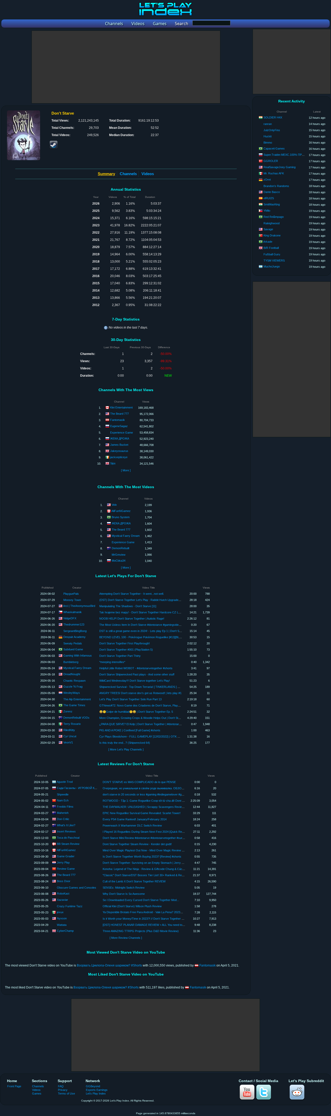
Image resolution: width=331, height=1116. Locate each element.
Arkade (267, 241)
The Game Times (74, 705)
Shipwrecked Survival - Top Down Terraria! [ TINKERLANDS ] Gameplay (144, 686)
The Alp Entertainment (77, 699)
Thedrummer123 (73, 624)
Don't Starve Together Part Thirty (120, 655)
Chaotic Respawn (74, 680)
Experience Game (121, 432)
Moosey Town (72, 599)
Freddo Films (65, 806)
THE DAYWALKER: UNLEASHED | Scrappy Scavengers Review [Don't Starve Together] (158, 806)
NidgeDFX (69, 618)
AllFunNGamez (121, 510)
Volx (114, 504)
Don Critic (63, 819)
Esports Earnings (97, 1089)
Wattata (61, 924)
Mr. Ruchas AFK (274, 173)
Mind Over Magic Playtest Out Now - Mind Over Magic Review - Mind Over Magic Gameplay (161, 850)
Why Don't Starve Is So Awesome (124, 893)
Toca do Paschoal (68, 837)
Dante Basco (272, 192)
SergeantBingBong (75, 631)
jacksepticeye (118, 457)
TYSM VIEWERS (274, 260)
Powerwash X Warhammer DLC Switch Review (132, 825)
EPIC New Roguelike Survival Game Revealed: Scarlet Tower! (141, 813)
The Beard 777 (119, 413)
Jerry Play (63, 862)
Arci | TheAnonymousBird (79, 605)
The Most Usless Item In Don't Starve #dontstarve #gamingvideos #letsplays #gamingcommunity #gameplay (167, 624)
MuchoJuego (272, 266)
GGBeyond (93, 1086)
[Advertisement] (126, 67)
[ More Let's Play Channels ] (126, 749)
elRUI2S (269, 198)
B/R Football (271, 247)
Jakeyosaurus (119, 450)
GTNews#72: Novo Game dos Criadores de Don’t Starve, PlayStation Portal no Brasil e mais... (158, 705)
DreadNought (71, 674)
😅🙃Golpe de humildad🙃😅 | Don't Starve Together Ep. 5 (136, 711)
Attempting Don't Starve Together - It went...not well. (131, 593)
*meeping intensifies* (112, 662)
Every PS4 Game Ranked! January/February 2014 (135, 819)
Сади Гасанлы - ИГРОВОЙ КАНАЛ (79, 788)
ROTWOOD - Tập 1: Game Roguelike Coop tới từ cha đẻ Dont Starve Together (152, 800)
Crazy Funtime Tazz (69, 906)
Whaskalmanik (72, 612)
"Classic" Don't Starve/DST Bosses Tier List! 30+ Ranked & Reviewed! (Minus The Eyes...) (160, 875)
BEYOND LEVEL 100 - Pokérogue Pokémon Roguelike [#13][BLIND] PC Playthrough (152, 637)
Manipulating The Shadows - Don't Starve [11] (127, 606)
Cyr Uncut (69, 736)
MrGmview (118, 554)
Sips (113, 463)
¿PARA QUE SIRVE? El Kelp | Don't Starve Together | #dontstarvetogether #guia (149, 724)
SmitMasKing (272, 204)
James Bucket (119, 444)
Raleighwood (272, 223)
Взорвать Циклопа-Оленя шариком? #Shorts (109, 965)
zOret (267, 179)
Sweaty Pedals (72, 643)
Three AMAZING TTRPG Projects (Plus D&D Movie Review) (141, 931)
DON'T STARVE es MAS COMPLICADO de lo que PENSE (139, 782)
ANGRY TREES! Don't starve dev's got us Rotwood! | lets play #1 (140, 693)
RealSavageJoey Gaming (280, 167)
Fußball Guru (272, 254)
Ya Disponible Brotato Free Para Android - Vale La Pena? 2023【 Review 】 (150, 912)
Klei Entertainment (121, 407)
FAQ (61, 1086)
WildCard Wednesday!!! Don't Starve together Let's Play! (134, 680)
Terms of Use (66, 1093)
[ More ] (126, 470)
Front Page (14, 1086)
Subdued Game (73, 649)
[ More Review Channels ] (126, 937)
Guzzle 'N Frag (72, 686)
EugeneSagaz (119, 426)
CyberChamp (65, 930)
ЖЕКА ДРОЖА (119, 438)
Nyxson (62, 918)
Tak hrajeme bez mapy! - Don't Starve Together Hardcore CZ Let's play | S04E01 (150, 612)
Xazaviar (62, 899)
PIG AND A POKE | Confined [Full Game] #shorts (129, 730)
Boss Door (63, 881)
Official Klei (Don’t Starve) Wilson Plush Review (132, 906)
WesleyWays (71, 692)
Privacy (62, 1089)
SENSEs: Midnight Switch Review (124, 887)
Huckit (268, 136)
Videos (147, 174)
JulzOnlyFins (272, 130)
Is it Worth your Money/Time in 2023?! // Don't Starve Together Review (147, 918)
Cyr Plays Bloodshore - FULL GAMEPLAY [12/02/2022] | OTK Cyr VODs (145, 736)
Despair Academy (74, 636)
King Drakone (272, 235)
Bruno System (121, 517)
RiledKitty (69, 730)
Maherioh (63, 812)
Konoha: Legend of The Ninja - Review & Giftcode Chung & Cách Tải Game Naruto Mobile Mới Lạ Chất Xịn (169, 869)
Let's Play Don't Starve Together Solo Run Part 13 (130, 699)
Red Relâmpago (274, 216)
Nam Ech (63, 800)
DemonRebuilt (120, 548)
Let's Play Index (96, 1093)
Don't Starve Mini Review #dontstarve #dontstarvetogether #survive (145, 837)
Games (36, 1093)
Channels (128, 174)
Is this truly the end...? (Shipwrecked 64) (124, 742)
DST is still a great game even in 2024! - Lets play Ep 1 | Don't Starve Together (148, 631)
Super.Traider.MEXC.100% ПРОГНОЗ (288, 154)
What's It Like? (66, 825)
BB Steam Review (68, 843)
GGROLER (271, 160)
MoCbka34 (118, 560)
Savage (268, 229)
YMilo (267, 210)
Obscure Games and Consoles (76, 887)
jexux (60, 912)
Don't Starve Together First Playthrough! (124, 643)
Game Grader (65, 856)
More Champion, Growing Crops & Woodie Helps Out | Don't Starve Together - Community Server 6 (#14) (165, 717)
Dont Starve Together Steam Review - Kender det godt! (137, 844)
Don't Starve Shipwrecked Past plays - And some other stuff (136, 674)
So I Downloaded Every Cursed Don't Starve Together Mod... (141, 900)
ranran (268, 123)
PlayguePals (71, 593)
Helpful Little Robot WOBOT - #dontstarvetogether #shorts (135, 668)
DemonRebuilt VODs (76, 717)
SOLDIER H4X (273, 117)
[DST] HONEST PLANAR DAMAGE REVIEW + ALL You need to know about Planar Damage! (161, 924)
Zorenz (67, 711)
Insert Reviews (66, 831)
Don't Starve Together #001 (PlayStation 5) (126, 649)
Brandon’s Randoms (276, 186)
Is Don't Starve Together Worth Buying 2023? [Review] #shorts (142, 856)
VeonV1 (68, 742)
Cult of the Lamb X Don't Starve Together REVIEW (134, 881)
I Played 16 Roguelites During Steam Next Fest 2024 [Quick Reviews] (146, 831)
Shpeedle (63, 794)
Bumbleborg (70, 662)
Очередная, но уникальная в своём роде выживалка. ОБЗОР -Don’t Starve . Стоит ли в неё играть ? (168, 788)
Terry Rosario (72, 723)
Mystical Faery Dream (126, 535)
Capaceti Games (274, 148)
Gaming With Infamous (77, 655)
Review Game (66, 868)
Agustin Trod (65, 781)
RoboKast (63, 893)
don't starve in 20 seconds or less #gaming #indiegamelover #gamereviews (150, 794)
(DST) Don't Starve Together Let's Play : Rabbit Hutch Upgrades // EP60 (144, 599)
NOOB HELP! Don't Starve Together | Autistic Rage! (131, 618)
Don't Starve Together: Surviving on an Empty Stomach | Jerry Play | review (150, 862)
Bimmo (268, 142)
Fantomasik (117, 419)
